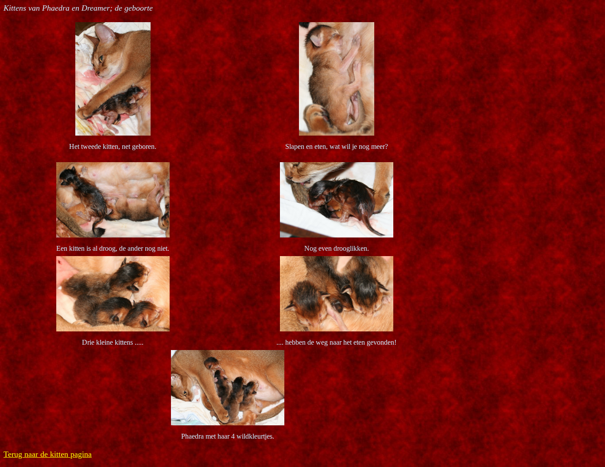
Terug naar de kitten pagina (48, 454)
